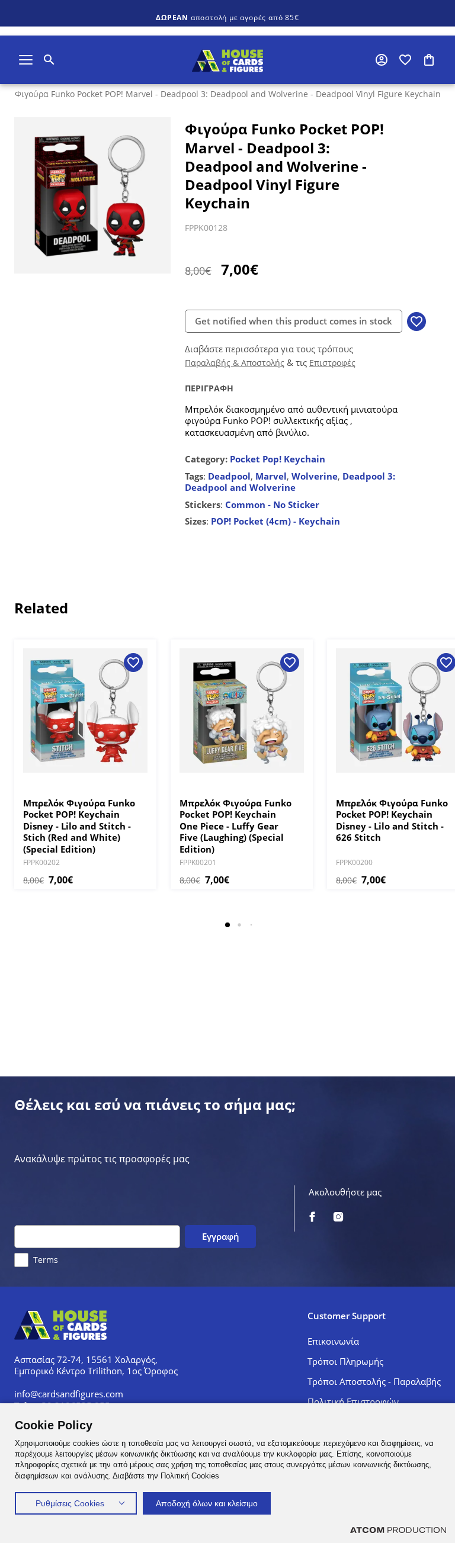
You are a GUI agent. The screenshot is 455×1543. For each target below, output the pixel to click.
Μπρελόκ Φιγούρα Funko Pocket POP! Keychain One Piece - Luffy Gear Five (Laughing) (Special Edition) (235, 826)
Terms (45, 1259)
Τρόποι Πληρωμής (345, 1361)
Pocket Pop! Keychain (277, 459)
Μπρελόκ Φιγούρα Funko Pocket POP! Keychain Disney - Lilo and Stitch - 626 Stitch (392, 821)
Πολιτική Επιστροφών (353, 1401)
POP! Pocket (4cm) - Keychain (275, 521)
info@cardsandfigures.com (68, 1394)
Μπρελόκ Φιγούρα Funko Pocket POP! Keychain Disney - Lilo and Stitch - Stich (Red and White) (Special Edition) (79, 826)
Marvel (271, 476)
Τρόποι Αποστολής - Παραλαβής (374, 1381)
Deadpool (229, 476)
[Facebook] (312, 1217)
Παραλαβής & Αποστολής (234, 362)
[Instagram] (338, 1217)
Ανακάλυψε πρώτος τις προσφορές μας (102, 1159)
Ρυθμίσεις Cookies (70, 1503)
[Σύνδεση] (381, 60)
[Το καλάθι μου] (429, 60)
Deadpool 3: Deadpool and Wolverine (290, 482)
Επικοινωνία (333, 1341)
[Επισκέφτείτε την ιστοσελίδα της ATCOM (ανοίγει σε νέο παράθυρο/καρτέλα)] (398, 1529)
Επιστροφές (332, 362)
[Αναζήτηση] (49, 60)
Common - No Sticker (272, 504)
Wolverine (314, 476)
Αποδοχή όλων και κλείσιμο (207, 1503)
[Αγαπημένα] (405, 60)
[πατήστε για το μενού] (25, 59)
